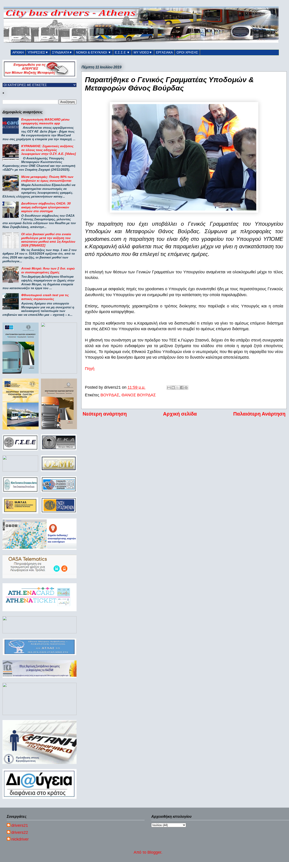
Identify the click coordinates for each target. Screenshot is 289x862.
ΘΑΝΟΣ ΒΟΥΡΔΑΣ (138, 395)
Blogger (154, 852)
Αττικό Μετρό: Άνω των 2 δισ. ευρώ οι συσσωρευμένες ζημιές (48, 270)
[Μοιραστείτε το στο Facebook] (181, 387)
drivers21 (19, 825)
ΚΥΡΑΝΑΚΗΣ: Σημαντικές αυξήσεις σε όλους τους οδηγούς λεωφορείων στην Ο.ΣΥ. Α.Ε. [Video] (48, 150)
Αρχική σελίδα (180, 414)
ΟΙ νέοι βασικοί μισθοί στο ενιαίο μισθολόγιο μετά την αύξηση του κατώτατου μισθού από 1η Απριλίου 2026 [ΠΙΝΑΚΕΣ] (48, 239)
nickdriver (20, 839)
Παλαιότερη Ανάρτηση (259, 414)
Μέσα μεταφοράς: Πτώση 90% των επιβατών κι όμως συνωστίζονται (47, 178)
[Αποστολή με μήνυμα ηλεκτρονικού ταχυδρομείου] (169, 387)
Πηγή (89, 368)
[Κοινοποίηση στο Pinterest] (186, 387)
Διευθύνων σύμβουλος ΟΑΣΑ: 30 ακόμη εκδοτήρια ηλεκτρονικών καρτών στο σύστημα (46, 207)
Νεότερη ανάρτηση (105, 414)
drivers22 (19, 832)
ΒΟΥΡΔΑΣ (109, 395)
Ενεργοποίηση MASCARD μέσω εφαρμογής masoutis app (45, 121)
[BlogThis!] (173, 387)
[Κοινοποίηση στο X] (177, 387)
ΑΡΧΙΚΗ (18, 52)
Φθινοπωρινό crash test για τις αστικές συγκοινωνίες (45, 297)
